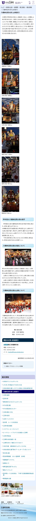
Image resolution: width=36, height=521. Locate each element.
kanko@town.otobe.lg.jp (16, 352)
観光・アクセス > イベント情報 (14, 366)
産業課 (16, 7)
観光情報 (29, 7)
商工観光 (22, 7)
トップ (2, 7)
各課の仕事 (9, 7)
